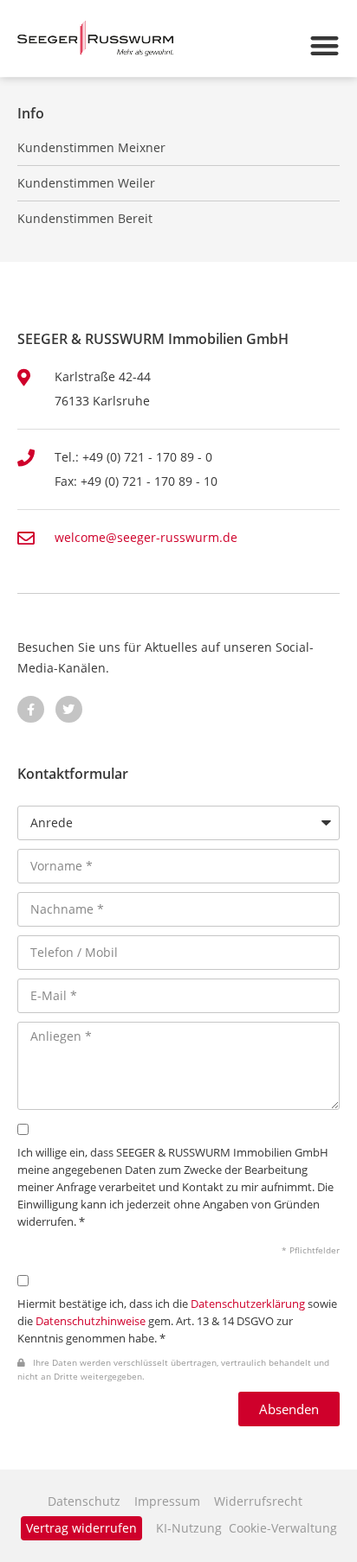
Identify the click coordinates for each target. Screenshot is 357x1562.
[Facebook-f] (30, 709)
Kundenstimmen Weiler (86, 183)
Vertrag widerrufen (81, 1528)
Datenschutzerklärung (248, 1304)
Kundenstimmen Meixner (91, 148)
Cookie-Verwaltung (283, 1528)
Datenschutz (84, 1501)
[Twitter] (68, 709)
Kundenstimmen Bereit (85, 219)
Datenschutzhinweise (91, 1321)
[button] (324, 45)
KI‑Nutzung (189, 1528)
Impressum (167, 1501)
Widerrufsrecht (258, 1501)
